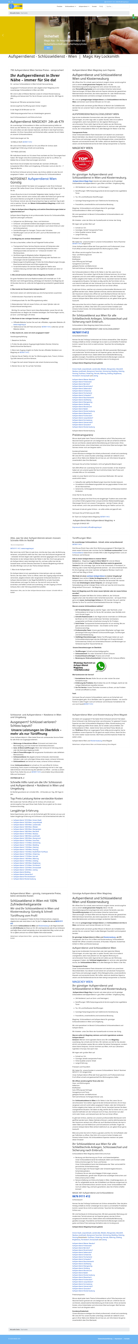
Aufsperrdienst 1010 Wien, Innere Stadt (27, 820)
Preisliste (59, 6)
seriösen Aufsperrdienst (96, 576)
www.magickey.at (19, 324)
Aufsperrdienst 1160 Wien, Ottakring (26, 854)
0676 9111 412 (15, 548)
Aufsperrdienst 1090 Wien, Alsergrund (27, 838)
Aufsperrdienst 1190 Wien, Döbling (25, 861)
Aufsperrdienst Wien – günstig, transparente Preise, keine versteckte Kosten (35, 894)
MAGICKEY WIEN (82, 981)
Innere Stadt (76, 369)
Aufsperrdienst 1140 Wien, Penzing (25, 849)
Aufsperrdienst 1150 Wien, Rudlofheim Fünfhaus (30, 852)
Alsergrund (91, 371)
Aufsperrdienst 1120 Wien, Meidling (26, 845)
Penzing (75, 373)
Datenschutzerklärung (105, 1339)
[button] (2, 35)
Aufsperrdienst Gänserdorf (23, 874)
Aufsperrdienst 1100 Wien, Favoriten (26, 840)
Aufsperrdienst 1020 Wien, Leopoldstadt (27, 822)
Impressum (76, 527)
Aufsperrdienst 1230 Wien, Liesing (25, 870)
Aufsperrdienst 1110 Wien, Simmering (26, 843)
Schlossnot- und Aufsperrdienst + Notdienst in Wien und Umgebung (35, 715)
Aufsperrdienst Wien (42, 179)
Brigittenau (117, 373)
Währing (103, 373)
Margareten (111, 369)
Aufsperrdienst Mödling (21, 872)
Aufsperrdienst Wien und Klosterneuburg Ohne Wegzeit (99, 714)
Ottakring (89, 373)
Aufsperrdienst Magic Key (82, 181)
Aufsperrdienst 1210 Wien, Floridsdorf (26, 865)
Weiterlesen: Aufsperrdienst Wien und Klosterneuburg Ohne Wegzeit (94, 744)
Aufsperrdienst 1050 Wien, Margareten (27, 829)
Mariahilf (119, 369)
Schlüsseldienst (78, 553)
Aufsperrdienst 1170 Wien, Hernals (25, 856)
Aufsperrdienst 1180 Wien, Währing (26, 859)
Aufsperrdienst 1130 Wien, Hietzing (25, 847)
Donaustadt (85, 376)
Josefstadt (82, 371)
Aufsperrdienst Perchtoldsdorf (24, 877)
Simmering (107, 371)
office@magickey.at (123, 2)
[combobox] (117, 6)
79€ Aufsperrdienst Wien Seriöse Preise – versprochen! (37, 70)
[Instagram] (12, 2)
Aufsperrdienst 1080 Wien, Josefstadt (26, 836)
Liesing (95, 376)
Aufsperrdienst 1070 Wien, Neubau (25, 834)
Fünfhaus (82, 373)
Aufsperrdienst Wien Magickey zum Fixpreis (93, 70)
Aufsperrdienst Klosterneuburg (24, 879)
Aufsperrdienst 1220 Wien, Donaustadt (27, 868)
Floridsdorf (76, 376)
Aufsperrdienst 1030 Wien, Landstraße (27, 825)
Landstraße (96, 369)
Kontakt (94, 6)
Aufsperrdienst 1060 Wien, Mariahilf (26, 831)
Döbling (110, 373)
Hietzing (121, 371)
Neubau (75, 371)
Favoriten (98, 371)
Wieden (103, 369)
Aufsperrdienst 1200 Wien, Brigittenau (27, 863)
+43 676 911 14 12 (110, 2)
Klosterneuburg (96, 741)
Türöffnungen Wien (81, 537)
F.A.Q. (101, 6)
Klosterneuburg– (110, 937)
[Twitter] (9, 2)
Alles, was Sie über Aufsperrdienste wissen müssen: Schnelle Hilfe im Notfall (35, 539)
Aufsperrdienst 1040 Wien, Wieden (25, 827)
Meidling (114, 371)
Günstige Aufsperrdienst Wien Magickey (92, 893)
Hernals (97, 373)
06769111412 (27, 142)
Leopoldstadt (86, 369)
